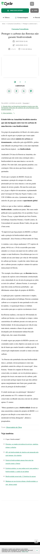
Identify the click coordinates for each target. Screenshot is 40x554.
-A (25, 82)
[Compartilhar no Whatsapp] (9, 91)
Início (3, 23)
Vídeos (7, 17)
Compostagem (22, 17)
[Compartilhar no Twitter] (23, 91)
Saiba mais (25, 551)
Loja (35, 10)
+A (20, 82)
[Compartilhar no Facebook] (16, 91)
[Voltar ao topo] (36, 541)
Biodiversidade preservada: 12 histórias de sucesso (21, 476)
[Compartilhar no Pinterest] (31, 91)
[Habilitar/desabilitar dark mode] (15, 82)
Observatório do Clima (14, 427)
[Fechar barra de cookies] (37, 550)
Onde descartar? (16, 10)
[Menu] (38, 4)
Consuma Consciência (14, 23)
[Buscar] (32, 4)
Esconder (26, 103)
